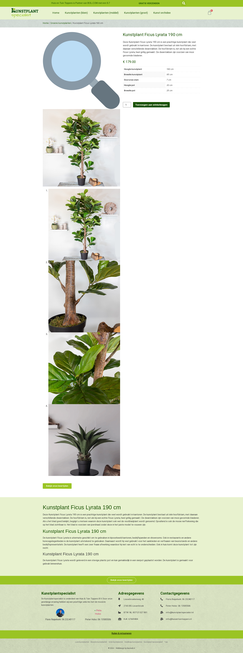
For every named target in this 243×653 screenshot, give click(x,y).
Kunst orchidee (162, 12)
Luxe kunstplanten (82, 642)
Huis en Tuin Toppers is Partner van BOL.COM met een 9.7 (80, 3)
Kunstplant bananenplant (153, 642)
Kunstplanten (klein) (76, 12)
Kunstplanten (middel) (106, 12)
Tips (166, 642)
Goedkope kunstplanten (133, 642)
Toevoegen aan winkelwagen (151, 104)
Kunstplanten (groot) (136, 12)
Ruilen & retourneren (121, 633)
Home (55, 12)
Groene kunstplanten (60, 23)
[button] (183, 3)
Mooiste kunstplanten (99, 642)
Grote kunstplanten (116, 642)
